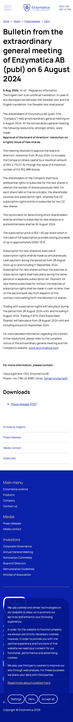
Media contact (12, 448)
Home (6, 21)
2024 (47, 21)
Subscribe (9, 458)
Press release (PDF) (24, 404)
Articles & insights (14, 427)
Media (17, 21)
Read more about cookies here (29, 683)
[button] (8, 8)
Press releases (32, 21)
